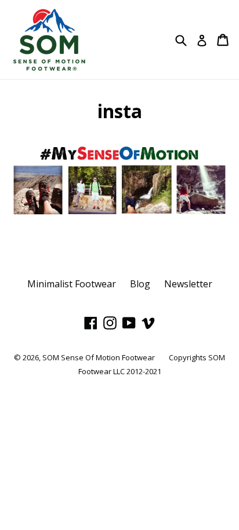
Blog (140, 283)
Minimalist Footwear (71, 283)
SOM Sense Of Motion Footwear (98, 357)
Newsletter (188, 283)
